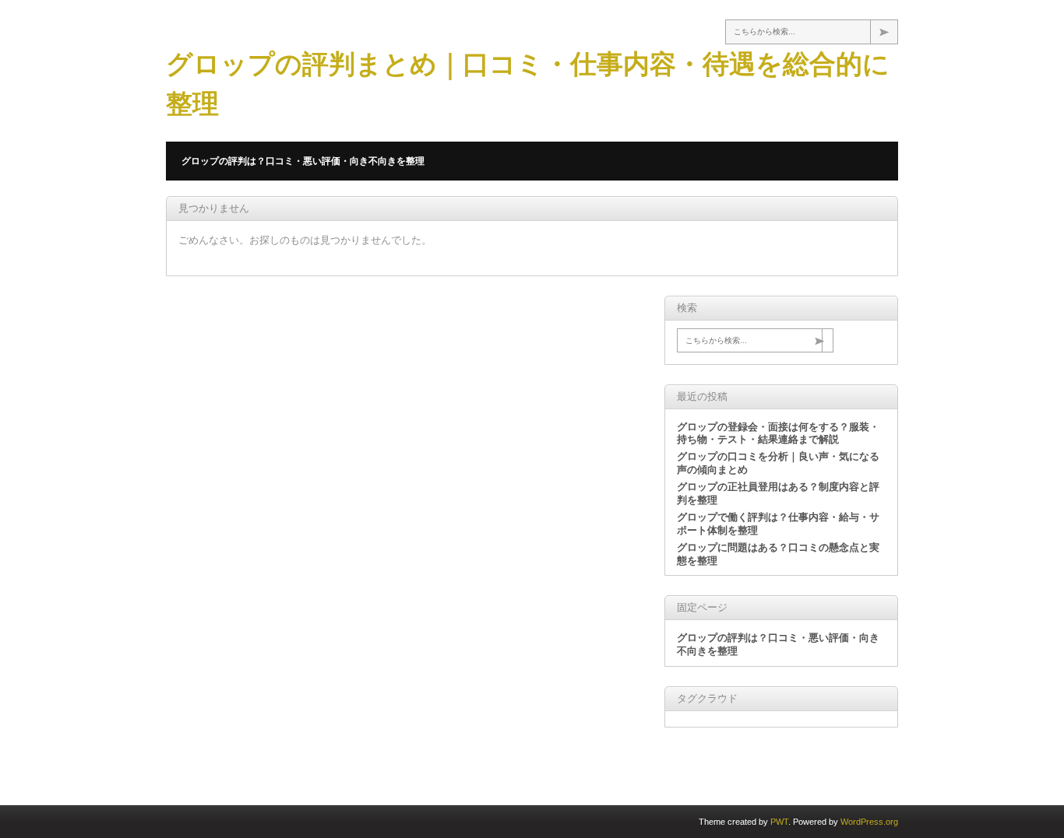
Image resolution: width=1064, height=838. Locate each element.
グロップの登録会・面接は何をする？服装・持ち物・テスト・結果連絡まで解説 (778, 433)
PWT (779, 821)
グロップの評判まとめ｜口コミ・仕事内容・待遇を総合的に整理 (528, 83)
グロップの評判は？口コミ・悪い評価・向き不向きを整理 (303, 161)
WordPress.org (869, 821)
